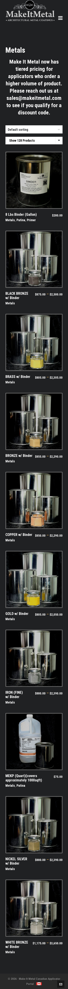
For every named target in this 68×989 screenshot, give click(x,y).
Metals (10, 220)
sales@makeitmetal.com (34, 98)
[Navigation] (60, 18)
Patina (21, 220)
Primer (31, 220)
